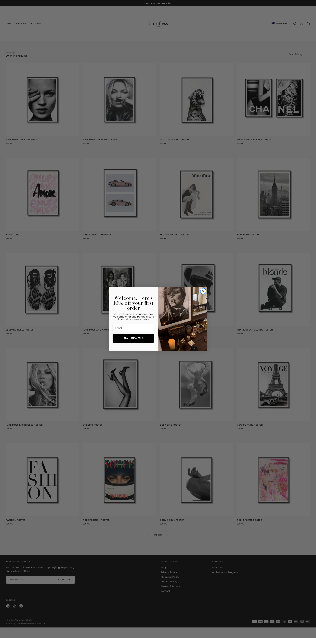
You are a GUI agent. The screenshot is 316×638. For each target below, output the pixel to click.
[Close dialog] (203, 291)
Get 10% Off (133, 338)
